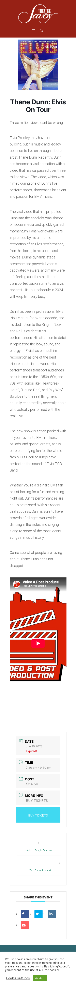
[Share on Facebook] (25, 914)
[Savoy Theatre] (38, 14)
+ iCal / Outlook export (39, 870)
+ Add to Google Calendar (39, 850)
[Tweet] (38, 914)
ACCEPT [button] (40, 977)
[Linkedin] (52, 914)
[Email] (25, 925)
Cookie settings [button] (18, 978)
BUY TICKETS (37, 800)
